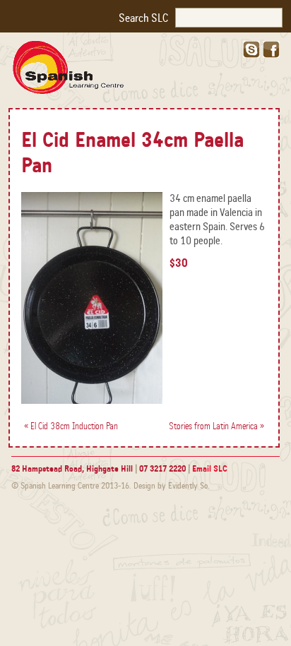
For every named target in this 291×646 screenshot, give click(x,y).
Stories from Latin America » (216, 426)
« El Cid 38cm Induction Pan (71, 426)
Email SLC (209, 469)
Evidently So (188, 486)
